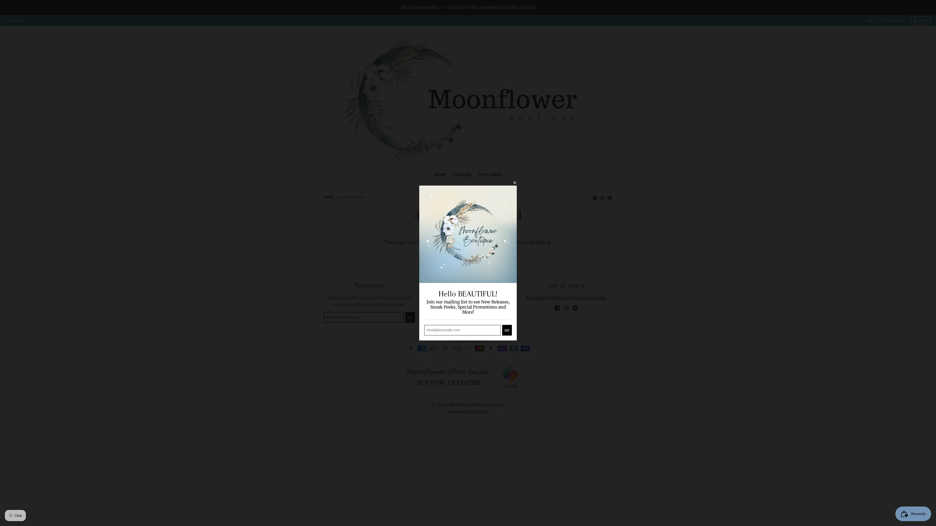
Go (507, 330)
